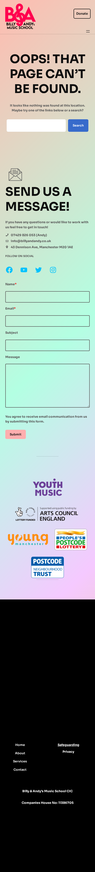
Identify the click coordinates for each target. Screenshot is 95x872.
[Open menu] (88, 31)
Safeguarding (68, 745)
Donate (82, 14)
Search (78, 125)
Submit (15, 434)
